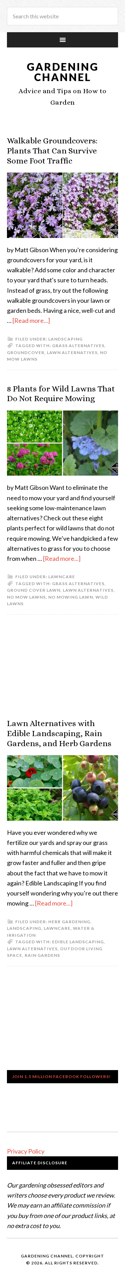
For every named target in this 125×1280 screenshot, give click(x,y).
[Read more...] (31, 320)
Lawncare (61, 576)
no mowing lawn (70, 597)
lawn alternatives (72, 352)
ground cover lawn (33, 590)
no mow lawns (26, 597)
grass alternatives (78, 345)
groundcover (25, 352)
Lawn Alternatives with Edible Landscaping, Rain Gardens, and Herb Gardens (59, 733)
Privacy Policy (25, 1151)
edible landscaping (78, 941)
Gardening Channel (63, 71)
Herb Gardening (69, 921)
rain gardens (42, 955)
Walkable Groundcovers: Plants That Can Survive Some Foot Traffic (52, 151)
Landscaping (65, 339)
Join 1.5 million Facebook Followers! (61, 1076)
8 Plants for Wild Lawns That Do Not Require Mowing (61, 394)
